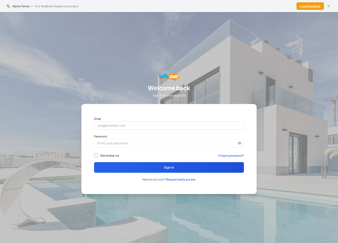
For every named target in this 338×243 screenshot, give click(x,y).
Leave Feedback (310, 6)
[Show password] (240, 143)
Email (97, 118)
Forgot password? (231, 155)
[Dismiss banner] (328, 6)
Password (100, 136)
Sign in (169, 167)
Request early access (180, 179)
